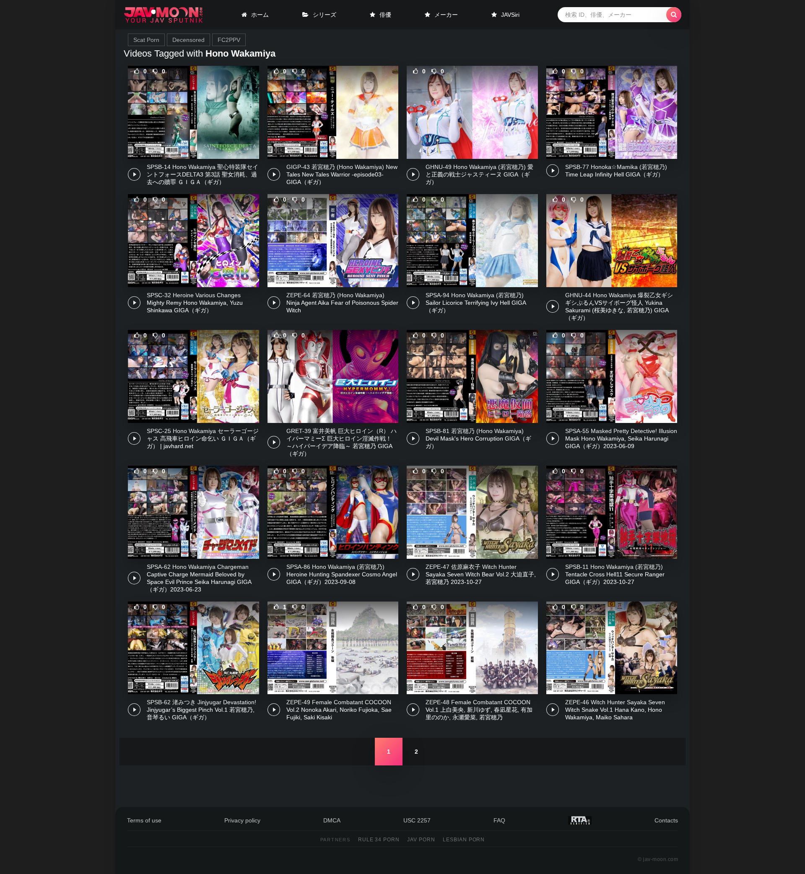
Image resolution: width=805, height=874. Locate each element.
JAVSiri (510, 14)
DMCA (331, 820)
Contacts (666, 820)
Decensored (188, 39)
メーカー (446, 14)
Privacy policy (242, 820)
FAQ (499, 820)
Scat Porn (146, 39)
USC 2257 (417, 820)
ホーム (260, 14)
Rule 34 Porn (379, 840)
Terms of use (144, 820)
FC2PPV (229, 39)
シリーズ (324, 14)
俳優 (385, 14)
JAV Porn (421, 840)
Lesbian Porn (464, 840)
